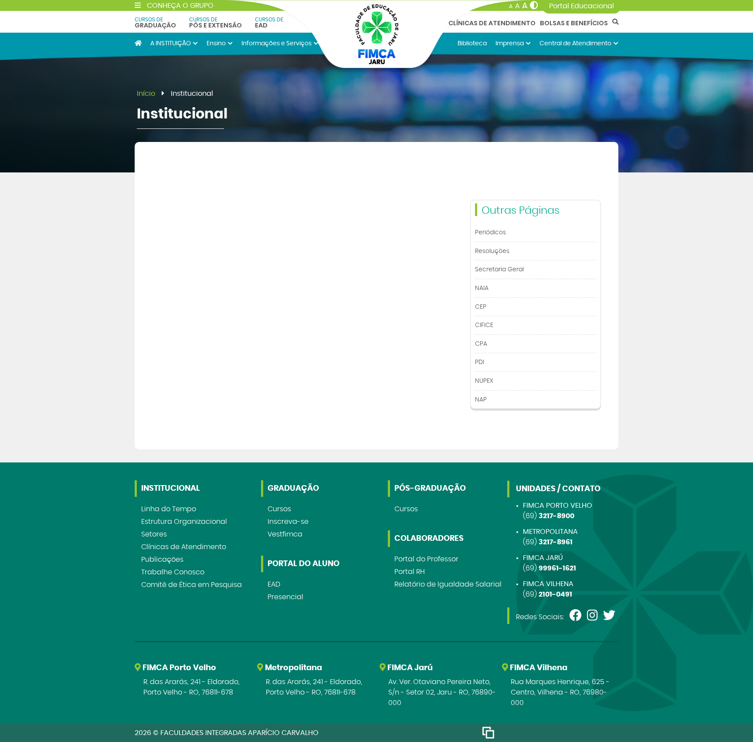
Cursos (279, 509)
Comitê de (191, 584)
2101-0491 (555, 594)
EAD (269, 22)
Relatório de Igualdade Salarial (448, 584)
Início (146, 93)
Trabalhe (172, 572)
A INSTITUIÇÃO (170, 43)
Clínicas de (183, 546)
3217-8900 (556, 516)
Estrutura (184, 521)
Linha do (168, 509)
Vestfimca (285, 534)
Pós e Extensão (215, 22)
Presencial (285, 597)
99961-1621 (557, 568)
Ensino (216, 43)
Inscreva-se (288, 521)
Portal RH (409, 571)
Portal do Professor (426, 559)
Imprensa (509, 43)
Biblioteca (472, 43)
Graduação (155, 22)
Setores (154, 534)
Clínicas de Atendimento (492, 23)
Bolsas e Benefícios (574, 23)
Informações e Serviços (276, 43)
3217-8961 (556, 542)
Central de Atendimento (575, 43)
